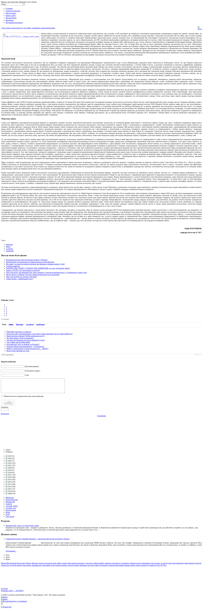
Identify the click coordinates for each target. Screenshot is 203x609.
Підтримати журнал (14, 22)
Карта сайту (11, 15)
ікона (138, 565)
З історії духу (11, 508)
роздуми (90, 565)
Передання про (12, 500)
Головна (9, 8)
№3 (161, 565)
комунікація (189, 563)
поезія (57, 565)
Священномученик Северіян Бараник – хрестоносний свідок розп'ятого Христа (38, 539)
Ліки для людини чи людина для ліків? (21, 277)
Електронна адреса (32, 371)
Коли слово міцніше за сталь (18, 351)
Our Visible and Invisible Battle (18, 342)
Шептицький (11, 563)
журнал (157, 563)
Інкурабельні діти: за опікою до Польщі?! (23, 344)
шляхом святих (130, 565)
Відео (8, 512)
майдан (19, 565)
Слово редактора (13, 11)
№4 (165, 565)
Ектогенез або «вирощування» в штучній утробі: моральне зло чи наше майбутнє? (40, 334)
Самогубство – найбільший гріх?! (19, 279)
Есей (8, 514)
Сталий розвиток (13, 266)
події (53, 565)
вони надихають (45, 563)
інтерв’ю (144, 565)
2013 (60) (11, 484)
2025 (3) (11, 456)
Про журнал (11, 13)
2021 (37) (11, 465)
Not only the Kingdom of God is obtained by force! (26, 340)
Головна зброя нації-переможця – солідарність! (25, 346)
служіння (111, 565)
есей (152, 563)
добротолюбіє (98, 563)
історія (151, 565)
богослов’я (21, 563)
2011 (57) (11, 489)
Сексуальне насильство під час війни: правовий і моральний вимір (28, 28)
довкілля (107, 563)
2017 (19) (11, 475)
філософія (119, 565)
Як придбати (11, 18)
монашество (36, 565)
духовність (125, 563)
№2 (158, 565)
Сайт (27, 375)
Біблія (3, 563)
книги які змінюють (176, 563)
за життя (9, 249)
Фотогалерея (11, 510)
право (76, 565)
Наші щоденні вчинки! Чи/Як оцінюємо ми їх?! (26, 336)
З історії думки (12, 506)
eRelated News (198, 354)
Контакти (10, 20)
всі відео (4, 589)
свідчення (103, 565)
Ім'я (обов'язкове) (32, 366)
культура (197, 563)
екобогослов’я (135, 563)
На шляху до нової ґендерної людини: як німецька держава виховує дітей (35, 264)
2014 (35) (11, 482)
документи (116, 563)
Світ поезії (10, 517)
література (5, 565)
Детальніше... (11, 551)
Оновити (4, 407)
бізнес (28, 563)
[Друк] (200, 29)
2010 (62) (11, 491)
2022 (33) (11, 463)
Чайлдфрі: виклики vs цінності (19, 332)
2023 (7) (11, 461)
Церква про (10, 502)
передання (46, 565)
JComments (101, 416)
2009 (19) (11, 494)
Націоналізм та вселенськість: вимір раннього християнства (30, 262)
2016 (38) (11, 477)
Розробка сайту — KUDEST (12, 591)
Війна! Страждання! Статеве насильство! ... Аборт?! (27, 349)
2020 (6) (11, 468)
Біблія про (10, 498)
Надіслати (5, 414)
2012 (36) (11, 487)
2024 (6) (11, 458)
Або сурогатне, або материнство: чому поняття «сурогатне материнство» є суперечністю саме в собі (46, 272)
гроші (64, 563)
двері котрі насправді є (76, 563)
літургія (13, 565)
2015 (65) (11, 479)
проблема (10, 251)
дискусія (89, 563)
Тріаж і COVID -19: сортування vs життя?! (23, 270)
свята (97, 565)
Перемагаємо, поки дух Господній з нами (22, 526)
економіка (146, 563)
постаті (71, 565)
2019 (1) (11, 470)
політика (63, 565)
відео (55, 563)
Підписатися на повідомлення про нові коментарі (23, 396)
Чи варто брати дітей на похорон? (20, 338)
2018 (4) (11, 472)
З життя (9, 504)
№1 (155, 565)
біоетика (9, 244)
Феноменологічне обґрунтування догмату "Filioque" (27, 260)
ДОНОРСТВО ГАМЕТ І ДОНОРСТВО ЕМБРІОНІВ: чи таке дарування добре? (38, 268)
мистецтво (27, 565)
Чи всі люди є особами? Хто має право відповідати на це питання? (33, 275)
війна (8, 247)
